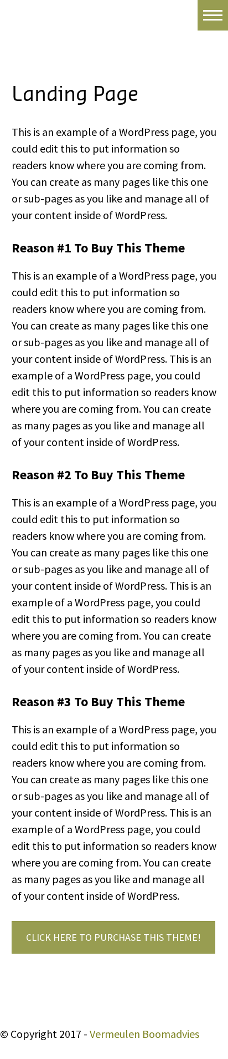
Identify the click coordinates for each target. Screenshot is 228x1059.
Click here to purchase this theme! (113, 937)
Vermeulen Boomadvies (144, 1034)
